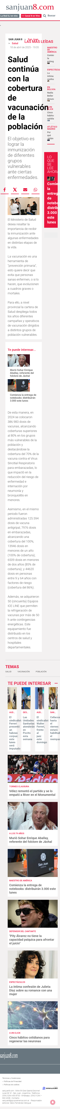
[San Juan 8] (9, 1059)
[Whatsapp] (35, 189)
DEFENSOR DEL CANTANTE (22, 931)
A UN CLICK (50, 108)
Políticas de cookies (11, 1085)
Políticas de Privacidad (12, 1081)
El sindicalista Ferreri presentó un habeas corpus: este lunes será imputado (15, 733)
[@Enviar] (25, 189)
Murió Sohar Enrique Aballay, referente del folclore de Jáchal (22, 373)
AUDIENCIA (42, 712)
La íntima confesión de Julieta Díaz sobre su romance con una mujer (30, 990)
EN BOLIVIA (51, 88)
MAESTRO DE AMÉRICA (20, 880)
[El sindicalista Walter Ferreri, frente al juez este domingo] (39, 708)
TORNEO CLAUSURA (19, 786)
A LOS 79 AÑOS (16, 833)
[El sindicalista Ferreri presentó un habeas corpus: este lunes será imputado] (12, 708)
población (41, 672)
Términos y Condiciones (11, 1078)
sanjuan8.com (8, 1091)
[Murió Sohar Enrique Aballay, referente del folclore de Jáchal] (19, 360)
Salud (8, 672)
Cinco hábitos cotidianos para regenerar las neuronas (29, 1039)
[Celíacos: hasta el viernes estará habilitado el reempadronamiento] (53, 708)
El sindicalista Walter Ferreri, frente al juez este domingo (43, 730)
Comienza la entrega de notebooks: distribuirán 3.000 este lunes (23, 397)
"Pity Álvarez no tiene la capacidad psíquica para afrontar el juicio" (31, 939)
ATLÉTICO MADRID (52, 128)
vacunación (24, 672)
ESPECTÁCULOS (17, 982)
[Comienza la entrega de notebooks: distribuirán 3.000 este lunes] (19, 385)
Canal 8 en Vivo (32, 16)
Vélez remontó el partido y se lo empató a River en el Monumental (32, 793)
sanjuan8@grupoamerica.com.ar (15, 1100)
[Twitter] (14, 189)
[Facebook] (4, 189)
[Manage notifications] (52, 1102)
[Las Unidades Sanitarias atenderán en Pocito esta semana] (25, 708)
